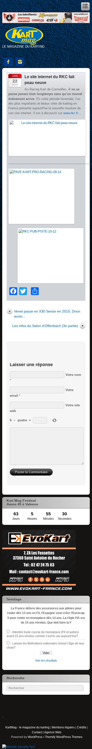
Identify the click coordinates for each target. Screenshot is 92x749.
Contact (37, 732)
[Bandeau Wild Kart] (46, 22)
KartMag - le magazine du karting (27, 727)
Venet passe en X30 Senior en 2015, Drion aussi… (47, 313)
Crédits (81, 727)
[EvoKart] (39, 590)
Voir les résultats (46, 660)
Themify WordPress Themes (63, 736)
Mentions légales (63, 727)
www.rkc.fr (70, 113)
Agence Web (52, 732)
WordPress (35, 736)
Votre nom (73, 375)
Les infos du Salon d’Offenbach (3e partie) (45, 326)
